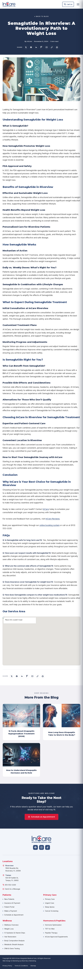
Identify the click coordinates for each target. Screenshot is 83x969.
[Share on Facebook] (31, 47)
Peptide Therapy (51, 933)
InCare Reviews (53, 519)
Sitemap (33, 966)
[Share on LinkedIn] (36, 47)
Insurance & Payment (12, 903)
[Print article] (57, 47)
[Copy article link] (52, 47)
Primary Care (50, 899)
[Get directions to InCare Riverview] (3, 868)
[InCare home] (9, 4)
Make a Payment (10, 911)
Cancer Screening (51, 911)
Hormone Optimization (53, 925)
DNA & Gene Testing (12, 948)
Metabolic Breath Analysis (14, 944)
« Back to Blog (41, 16)
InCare (46, 509)
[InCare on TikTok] (47, 847)
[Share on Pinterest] (41, 47)
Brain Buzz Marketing (29, 961)
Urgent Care (49, 903)
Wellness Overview (11, 925)
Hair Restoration (10, 937)
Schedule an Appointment (43, 817)
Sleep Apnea (49, 907)
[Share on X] (26, 47)
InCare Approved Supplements (56, 937)
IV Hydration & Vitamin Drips (14, 933)
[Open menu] (78, 4)
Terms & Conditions (21, 966)
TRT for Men (50, 929)
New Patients (9, 899)
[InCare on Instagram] (41, 847)
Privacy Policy (7, 966)
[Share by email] (46, 47)
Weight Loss (9, 929)
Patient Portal (9, 907)
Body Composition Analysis (14, 941)
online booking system (49, 525)
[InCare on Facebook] (35, 847)
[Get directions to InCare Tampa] (3, 878)
